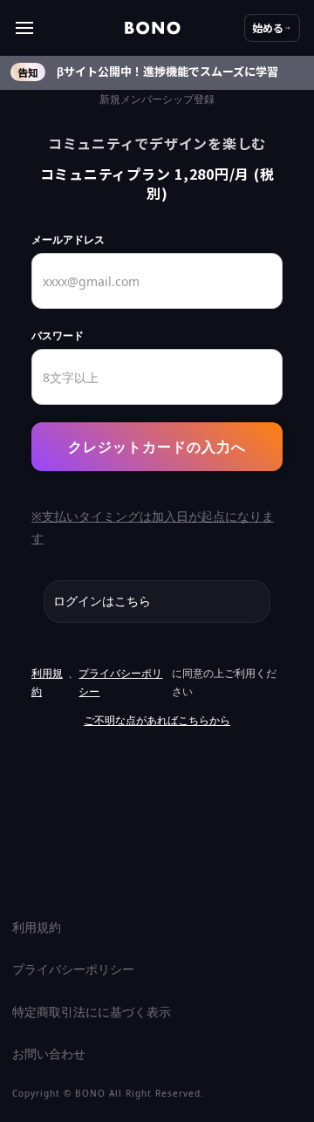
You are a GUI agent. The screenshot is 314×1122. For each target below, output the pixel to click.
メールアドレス (68, 239)
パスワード (57, 335)
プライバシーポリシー (120, 682)
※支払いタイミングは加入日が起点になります (152, 527)
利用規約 (47, 682)
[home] (153, 28)
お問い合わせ (48, 1053)
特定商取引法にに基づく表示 (91, 1011)
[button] (69, 27)
